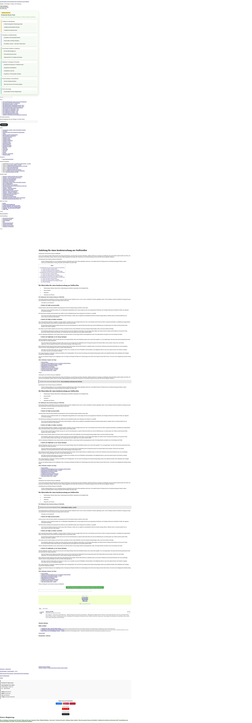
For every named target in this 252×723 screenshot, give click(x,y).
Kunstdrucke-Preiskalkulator (10, 67)
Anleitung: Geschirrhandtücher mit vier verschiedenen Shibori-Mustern (56, 363)
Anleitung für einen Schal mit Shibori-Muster (51, 628)
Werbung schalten (6, 154)
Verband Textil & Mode (7, 224)
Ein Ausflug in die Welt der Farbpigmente (11, 103)
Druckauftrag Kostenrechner (10, 54)
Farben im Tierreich (60, 720)
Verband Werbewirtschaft (8, 222)
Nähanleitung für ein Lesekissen (48, 366)
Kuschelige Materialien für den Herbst (10, 113)
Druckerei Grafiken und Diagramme (10, 134)
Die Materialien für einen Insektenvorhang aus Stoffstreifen (52, 267)
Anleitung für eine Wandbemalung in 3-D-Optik (17, 166)
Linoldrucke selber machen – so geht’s (23, 163)
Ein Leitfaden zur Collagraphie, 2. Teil (11, 108)
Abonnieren (4, 124)
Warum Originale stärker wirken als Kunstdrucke (13, 107)
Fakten (4, 203)
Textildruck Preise (6, 138)
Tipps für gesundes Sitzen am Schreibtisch (87, 720)
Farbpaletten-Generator (9, 70)
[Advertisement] (19, 238)
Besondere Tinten (35, 720)
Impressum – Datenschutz (5, 669)
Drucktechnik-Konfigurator (10, 51)
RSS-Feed (5, 147)
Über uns (4, 151)
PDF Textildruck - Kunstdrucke (9, 135)
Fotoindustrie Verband (7, 219)
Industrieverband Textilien (8, 225)
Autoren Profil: (49, 611)
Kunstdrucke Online (7, 143)
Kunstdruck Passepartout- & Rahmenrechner (14, 64)
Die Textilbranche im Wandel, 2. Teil (10, 111)
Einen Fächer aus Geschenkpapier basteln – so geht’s (53, 630)
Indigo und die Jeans (26, 720)
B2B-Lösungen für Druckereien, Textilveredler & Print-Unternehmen (14, 673)
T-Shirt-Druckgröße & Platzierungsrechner (13, 24)
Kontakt (4, 152)
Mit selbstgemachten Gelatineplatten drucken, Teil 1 (13, 106)
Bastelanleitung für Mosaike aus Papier (49, 365)
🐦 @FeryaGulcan (66, 714)
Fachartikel (5, 131)
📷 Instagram (65, 703)
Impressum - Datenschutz (8, 153)
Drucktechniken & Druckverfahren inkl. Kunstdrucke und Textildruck (14, 1)
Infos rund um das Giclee (13, 168)
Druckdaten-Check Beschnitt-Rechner (12, 37)
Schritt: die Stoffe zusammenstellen (49, 268)
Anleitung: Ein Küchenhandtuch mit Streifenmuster (52, 629)
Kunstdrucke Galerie (7, 146)
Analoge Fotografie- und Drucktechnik (11, 205)
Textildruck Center (6, 141)
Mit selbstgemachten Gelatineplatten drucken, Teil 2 (13, 105)
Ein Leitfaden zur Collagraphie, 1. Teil (11, 110)
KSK (4, 221)
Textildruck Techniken (7, 137)
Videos (4, 133)
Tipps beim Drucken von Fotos (12, 172)
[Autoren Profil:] (42, 613)
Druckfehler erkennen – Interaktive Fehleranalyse (14, 43)
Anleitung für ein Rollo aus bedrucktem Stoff (108, 720)
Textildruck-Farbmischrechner (10, 30)
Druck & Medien (6, 220)
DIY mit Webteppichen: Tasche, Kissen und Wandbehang (15, 101)
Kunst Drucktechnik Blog (8, 159)
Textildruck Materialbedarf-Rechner (12, 27)
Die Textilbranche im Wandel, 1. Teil (10, 112)
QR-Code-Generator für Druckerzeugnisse (13, 84)
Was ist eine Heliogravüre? (12, 167)
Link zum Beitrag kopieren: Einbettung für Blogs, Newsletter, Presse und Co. (85, 587)
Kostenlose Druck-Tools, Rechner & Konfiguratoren (13, 132)
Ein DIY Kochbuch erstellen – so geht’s (49, 369)
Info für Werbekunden (4, 675)
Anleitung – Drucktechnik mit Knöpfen (11, 208)
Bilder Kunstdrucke (7, 144)
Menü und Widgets (4, 6)
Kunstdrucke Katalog (7, 145)
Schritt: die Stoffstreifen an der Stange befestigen (52, 271)
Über (40, 608)
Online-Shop (5, 148)
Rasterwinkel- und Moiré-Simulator (11, 40)
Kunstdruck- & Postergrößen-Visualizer (12, 73)
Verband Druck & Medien (8, 218)
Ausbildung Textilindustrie (8, 226)
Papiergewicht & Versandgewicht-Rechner (13, 57)
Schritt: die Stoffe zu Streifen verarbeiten (50, 270)
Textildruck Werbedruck (8, 140)
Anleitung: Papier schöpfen (72, 720)
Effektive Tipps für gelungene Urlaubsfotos (16, 170)
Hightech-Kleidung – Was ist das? (47, 720)
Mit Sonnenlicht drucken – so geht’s (10, 104)
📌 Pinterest (72, 703)
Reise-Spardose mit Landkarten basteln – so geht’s (51, 364)
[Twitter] (129, 613)
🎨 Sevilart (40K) (65, 708)
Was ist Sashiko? (44, 362)
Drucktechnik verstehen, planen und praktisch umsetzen (14, 130)
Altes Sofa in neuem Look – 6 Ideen (48, 370)
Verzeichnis (5, 150)
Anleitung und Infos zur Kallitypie (14, 169)
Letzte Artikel (45, 608)
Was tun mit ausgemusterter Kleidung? (23, 721)
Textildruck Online (6, 139)
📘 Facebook (59, 703)
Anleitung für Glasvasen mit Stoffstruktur (49, 368)
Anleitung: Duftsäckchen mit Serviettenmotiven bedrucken (15, 114)
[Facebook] (128, 613)
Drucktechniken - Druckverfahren (7, 671)
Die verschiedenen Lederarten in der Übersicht (10, 720)
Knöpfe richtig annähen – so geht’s (14, 164)
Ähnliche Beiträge (45, 281)
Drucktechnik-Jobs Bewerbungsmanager (12, 91)
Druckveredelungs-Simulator (10, 81)
